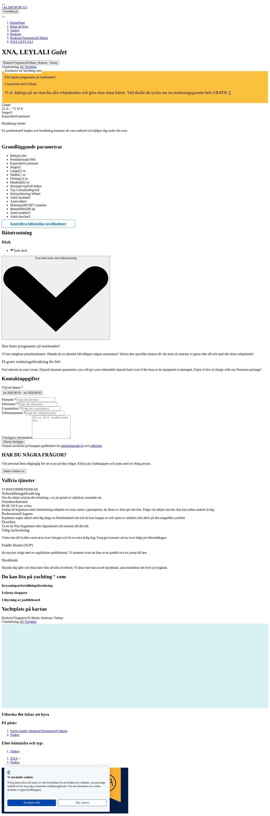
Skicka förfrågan (13, 441)
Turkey (15, 30)
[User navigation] (3, 16)
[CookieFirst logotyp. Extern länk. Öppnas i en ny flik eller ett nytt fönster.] (9, 772)
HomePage (17, 22)
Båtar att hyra (19, 26)
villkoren (96, 446)
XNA (14, 758)
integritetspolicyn (72, 446)
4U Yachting (28, 67)
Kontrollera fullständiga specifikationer (38, 223)
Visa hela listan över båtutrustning (56, 258)
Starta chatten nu (13, 471)
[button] (14, 7)
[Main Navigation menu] (3, 4)
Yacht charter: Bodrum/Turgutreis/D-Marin (38, 731)
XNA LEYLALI (21, 41)
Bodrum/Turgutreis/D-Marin (29, 38)
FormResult (10, 11)
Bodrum (15, 34)
